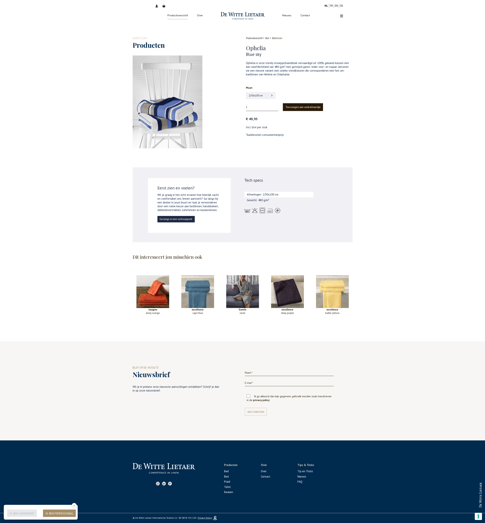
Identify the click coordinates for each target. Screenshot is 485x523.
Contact (305, 15)
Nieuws (286, 15)
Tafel (227, 487)
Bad (226, 471)
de (341, 5)
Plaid (227, 481)
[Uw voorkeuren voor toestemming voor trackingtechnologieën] (478, 516)
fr (331, 5)
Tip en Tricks (305, 471)
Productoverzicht (177, 15)
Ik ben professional (59, 513)
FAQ (299, 481)
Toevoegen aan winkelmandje (303, 107)
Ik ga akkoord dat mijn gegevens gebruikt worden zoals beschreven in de (289, 398)
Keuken (228, 492)
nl (326, 5)
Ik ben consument (22, 513)
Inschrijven (255, 412)
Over (200, 15)
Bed (226, 476)
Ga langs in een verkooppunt (176, 219)
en (336, 5)
